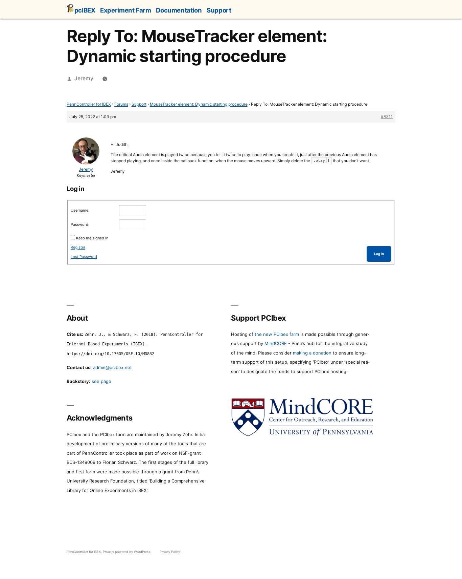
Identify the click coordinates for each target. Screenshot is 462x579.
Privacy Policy (170, 552)
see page (101, 381)
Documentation (179, 10)
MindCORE (275, 343)
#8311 (387, 116)
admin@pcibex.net (112, 367)
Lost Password (84, 256)
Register (78, 247)
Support (219, 10)
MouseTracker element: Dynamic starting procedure (199, 104)
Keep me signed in (92, 238)
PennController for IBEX (89, 104)
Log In (379, 254)
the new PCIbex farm (277, 334)
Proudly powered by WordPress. (127, 552)
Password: (80, 224)
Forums (121, 104)
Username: (80, 210)
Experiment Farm (125, 10)
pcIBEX (84, 10)
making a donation (312, 353)
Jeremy (83, 78)
